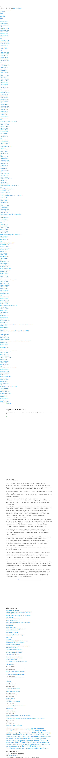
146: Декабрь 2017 (4, 140)
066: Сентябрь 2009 (4, 285)
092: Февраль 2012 (4, 239)
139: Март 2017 (3, 151)
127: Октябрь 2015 (4, 175)
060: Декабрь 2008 (4, 297)
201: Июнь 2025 (4, 33)
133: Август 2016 (4, 163)
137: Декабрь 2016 (4, 156)
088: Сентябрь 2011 (4, 246)
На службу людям (10, 617)
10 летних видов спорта (11, 620)
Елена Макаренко (9, 738)
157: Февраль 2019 (4, 118)
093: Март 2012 (3, 238)
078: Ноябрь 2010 (4, 263)
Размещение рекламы (5, 10)
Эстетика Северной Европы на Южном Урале (17, 641)
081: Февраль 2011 (4, 256)
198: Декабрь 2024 (4, 40)
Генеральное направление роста (14, 657)
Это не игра (9, 639)
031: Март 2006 (3, 346)
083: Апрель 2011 (4, 253)
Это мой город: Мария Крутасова (14, 652)
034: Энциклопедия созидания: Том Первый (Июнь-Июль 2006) (15, 341)
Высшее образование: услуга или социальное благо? (19, 612)
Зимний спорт (9, 625)
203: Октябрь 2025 (4, 30)
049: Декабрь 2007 (4, 315)
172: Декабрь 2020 (4, 91)
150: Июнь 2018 (4, 131)
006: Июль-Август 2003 (5, 393)
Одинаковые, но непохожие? (13, 691)
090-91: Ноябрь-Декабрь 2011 (7, 243)
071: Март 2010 (3, 275)
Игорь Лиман (16, 738)
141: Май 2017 (3, 148)
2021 (1, 74)
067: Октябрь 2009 (4, 283)
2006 (1, 332)
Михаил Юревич (9, 744)
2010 (1, 260)
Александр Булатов (11, 729)
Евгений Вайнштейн (22, 736)
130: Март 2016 (3, 168)
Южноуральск (3, 15)
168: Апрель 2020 (4, 97)
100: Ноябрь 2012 (4, 226)
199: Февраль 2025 (4, 37)
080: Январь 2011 (4, 258)
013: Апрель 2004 (4, 379)
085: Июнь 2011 (4, 249)
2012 (1, 222)
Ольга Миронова (45, 744)
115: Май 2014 (3, 197)
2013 (1, 204)
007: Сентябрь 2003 (4, 391)
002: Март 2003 (3, 400)
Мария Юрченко (10, 742)
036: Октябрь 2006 (4, 337)
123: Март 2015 (3, 182)
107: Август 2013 (4, 212)
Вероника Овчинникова (41, 733)
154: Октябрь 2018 (4, 124)
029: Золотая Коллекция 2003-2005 (8, 351)
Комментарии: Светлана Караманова (15, 642)
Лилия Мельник (29, 740)
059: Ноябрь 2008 (4, 298)
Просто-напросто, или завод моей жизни (16, 629)
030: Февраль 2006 (4, 347)
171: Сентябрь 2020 (4, 92)
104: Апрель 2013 (4, 217)
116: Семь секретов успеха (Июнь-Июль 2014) (11, 195)
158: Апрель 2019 (4, 116)
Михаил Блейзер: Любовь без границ (15, 634)
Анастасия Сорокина (21, 730)
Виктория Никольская (12, 734)
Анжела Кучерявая (39, 731)
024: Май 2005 (3, 359)
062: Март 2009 (3, 292)
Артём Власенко (10, 733)
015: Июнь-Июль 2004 (5, 376)
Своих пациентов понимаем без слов (15, 678)
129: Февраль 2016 (4, 170)
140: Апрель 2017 (4, 150)
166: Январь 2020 (4, 101)
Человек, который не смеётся (13, 654)
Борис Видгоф (19, 733)
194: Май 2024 (3, 47)
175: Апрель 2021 (4, 84)
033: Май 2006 (3, 342)
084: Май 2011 (3, 251)
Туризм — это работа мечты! (13, 688)
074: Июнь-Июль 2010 (5, 270)
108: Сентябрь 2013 (4, 211)
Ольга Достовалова (34, 744)
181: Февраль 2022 (4, 72)
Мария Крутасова (41, 740)
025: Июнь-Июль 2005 (5, 357)
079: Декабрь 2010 (4, 261)
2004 (1, 366)
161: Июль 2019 (4, 111)
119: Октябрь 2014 (4, 190)
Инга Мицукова (43, 738)
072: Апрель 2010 (4, 273)
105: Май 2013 (3, 216)
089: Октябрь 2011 (4, 244)
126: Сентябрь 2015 (4, 177)
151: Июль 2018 (4, 129)
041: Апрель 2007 (4, 327)
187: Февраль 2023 (4, 60)
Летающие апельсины (11, 659)
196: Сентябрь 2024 (4, 43)
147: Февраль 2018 (4, 136)
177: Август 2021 (4, 80)
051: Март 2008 (3, 310)
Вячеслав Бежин (46, 734)
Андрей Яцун (29, 731)
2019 (1, 102)
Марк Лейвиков (32, 742)
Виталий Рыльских (25, 734)
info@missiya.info (13, 755)
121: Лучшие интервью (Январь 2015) (9, 185)
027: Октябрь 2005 (4, 354)
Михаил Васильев (43, 742)
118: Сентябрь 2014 (4, 192)
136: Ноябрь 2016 (4, 158)
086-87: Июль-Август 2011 (6, 248)
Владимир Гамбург (38, 734)
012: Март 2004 (3, 381)
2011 (1, 241)
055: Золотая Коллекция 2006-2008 (8, 305)
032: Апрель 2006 (4, 344)
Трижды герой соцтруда (12, 647)
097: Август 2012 (4, 231)
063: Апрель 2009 (4, 290)
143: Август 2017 (4, 145)
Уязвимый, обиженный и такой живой (15, 674)
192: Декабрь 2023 (4, 52)
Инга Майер (36, 738)
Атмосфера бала (10, 664)
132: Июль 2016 (4, 165)
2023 (1, 50)
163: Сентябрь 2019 (4, 108)
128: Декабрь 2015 (4, 173)
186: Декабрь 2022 (4, 64)
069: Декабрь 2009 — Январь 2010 (8, 280)
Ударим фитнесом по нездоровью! (14, 635)
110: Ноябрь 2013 (4, 207)
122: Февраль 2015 (4, 184)
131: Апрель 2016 (4, 167)
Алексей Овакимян (11, 731)
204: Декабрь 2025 (4, 28)
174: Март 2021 (3, 86)
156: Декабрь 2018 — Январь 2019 (8, 121)
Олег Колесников (16, 744)
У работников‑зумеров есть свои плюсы (15, 705)
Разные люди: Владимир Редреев (14, 619)
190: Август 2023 (4, 55)
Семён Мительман (31, 746)
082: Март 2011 (3, 254)
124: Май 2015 (3, 180)
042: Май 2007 (3, 325)
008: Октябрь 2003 (4, 390)
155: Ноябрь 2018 (4, 123)
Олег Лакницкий (24, 744)
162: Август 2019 (4, 109)
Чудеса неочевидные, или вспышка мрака (16, 668)
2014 (1, 187)
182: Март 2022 (3, 70)
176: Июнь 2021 (4, 82)
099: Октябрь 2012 (4, 227)
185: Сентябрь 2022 (4, 65)
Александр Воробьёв (22, 729)
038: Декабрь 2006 (4, 334)
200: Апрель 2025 (4, 35)
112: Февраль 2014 (4, 202)
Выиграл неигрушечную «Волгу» (14, 725)
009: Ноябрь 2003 (4, 388)
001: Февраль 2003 (4, 401)
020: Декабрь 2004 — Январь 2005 (8, 368)
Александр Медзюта (35, 729)
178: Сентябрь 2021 (4, 79)
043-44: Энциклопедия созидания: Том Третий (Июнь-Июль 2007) (16, 324)
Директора (2, 16)
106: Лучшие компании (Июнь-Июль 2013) (10, 214)
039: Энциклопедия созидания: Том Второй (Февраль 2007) (14, 330)
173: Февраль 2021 (4, 87)
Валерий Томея (28, 733)
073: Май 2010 (3, 271)
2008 (1, 295)
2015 (1, 172)
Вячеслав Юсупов (10, 736)
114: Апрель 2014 (4, 199)
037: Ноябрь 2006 (4, 336)
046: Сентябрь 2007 (4, 320)
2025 (1, 26)
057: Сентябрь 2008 (4, 302)
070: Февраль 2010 (4, 276)
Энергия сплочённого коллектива (14, 656)
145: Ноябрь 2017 (4, 141)
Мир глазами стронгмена (12, 632)
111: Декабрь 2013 (4, 205)
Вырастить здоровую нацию (13, 644)
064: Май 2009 (3, 288)
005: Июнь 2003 (4, 395)
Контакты (2, 11)
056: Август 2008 (4, 303)
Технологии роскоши (11, 711)
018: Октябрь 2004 (4, 371)
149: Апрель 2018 (4, 133)
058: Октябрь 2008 (4, 300)
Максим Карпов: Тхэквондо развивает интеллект (18, 615)
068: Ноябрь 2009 (4, 281)
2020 (1, 89)
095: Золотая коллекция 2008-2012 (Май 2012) (11, 234)
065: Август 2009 (4, 286)
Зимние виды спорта (11, 627)
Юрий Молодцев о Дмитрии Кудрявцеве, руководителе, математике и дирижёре (25, 718)
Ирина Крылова (20, 740)
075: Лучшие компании (5, 268)
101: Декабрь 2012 (4, 224)
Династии (8, 681)
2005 (1, 349)
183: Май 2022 (3, 69)
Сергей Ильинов (12, 748)
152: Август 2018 (4, 128)
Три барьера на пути (11, 708)
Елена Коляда (47, 736)
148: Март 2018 (3, 135)
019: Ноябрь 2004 (4, 369)
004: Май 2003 (3, 396)
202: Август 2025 (4, 32)
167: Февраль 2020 (4, 99)
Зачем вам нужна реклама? (12, 610)
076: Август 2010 (4, 266)
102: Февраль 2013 (4, 221)
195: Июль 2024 (4, 45)
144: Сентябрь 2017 (4, 143)
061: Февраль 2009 (4, 293)
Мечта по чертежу (10, 698)
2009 (1, 278)
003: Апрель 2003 (4, 398)
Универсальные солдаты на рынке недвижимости (18, 715)
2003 (1, 384)
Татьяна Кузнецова (31, 748)
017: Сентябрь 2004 (4, 373)
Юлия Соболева (42, 748)
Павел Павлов (9, 746)
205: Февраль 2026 (4, 25)
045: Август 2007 (4, 322)
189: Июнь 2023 (4, 57)
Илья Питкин (30, 738)
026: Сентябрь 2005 (4, 356)
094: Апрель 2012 (4, 236)
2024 (1, 38)
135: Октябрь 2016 (4, 160)
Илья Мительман (23, 738)
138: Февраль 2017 (4, 153)
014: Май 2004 (3, 378)
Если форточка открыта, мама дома (14, 651)
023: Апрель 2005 (4, 361)
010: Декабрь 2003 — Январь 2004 (8, 386)
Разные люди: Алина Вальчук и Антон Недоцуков (18, 646)
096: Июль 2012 (4, 232)
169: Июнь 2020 (4, 96)
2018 (1, 119)
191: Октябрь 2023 (4, 54)
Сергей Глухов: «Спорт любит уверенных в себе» (18, 622)
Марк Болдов (20, 742)
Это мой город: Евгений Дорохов (14, 649)
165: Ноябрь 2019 (4, 104)
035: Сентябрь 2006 (4, 339)
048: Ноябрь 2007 (4, 317)
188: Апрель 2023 (4, 59)
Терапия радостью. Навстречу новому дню (16, 661)
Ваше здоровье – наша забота (13, 701)
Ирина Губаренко (10, 740)
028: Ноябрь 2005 (4, 352)
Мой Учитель (9, 722)
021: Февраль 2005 (4, 364)
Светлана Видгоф (16, 746)
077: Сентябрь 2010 (4, 265)
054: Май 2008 (3, 307)
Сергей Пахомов (21, 748)
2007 (1, 314)
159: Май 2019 (3, 114)
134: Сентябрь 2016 (4, 162)
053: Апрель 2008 (4, 308)
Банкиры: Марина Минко (12, 614)
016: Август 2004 (4, 374)
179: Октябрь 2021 (4, 77)
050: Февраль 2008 (4, 312)
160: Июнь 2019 (4, 113)
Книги (1, 13)
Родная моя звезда (10, 684)
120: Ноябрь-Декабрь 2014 (6, 189)
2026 (1, 20)
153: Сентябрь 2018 (4, 126)
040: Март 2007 (3, 329)
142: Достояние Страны (6, 146)
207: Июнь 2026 (4, 21)
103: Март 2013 (3, 219)
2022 (1, 62)
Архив (1, 18)
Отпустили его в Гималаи (12, 630)
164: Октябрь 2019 (4, 106)
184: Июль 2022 (4, 67)
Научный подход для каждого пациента (15, 671)
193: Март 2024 (3, 48)
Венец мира (9, 637)
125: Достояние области (6, 178)
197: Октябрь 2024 (4, 42)
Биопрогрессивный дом (11, 695)
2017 (1, 138)
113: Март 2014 (3, 200)
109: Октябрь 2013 (4, 209)
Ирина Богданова (11, 412)
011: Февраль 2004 (4, 383)
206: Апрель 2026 (4, 23)
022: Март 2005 (3, 362)
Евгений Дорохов (37, 736)
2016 (1, 155)
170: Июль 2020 (4, 94)
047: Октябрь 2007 (4, 319)
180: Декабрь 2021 (4, 75)
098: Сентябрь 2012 (4, 229)
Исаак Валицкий (10, 624)
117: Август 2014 (4, 194)
